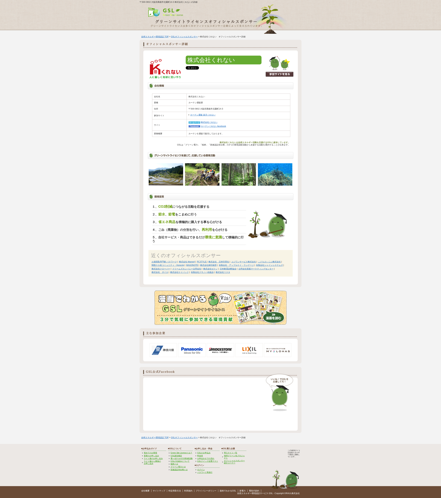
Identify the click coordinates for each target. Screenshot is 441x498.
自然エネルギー (244, 493)
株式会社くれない (209, 122)
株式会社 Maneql (187, 262)
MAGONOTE (192, 265)
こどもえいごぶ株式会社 (269, 262)
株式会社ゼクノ (210, 269)
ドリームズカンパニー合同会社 (186, 269)
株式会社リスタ (223, 272)
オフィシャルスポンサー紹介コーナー (234, 462)
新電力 (242, 491)
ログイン (201, 470)
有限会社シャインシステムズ (269, 265)
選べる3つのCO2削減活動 (182, 458)
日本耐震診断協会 (228, 269)
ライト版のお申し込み (153, 458)
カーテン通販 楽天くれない (203, 115)
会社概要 (145, 491)
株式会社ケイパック (179, 272)
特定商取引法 (174, 491)
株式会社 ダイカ (160, 272)
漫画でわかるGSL (228, 491)
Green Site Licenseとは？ (181, 453)
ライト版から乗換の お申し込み (152, 462)
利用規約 (188, 491)
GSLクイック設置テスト (207, 461)
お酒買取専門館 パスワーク (164, 262)
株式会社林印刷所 (208, 265)
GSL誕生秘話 (176, 456)
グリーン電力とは (178, 467)
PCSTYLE (202, 262)
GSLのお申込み (204, 453)
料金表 (200, 456)
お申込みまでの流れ (205, 458)
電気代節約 (254, 491)
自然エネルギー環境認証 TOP (155, 36)
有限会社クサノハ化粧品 (202, 272)
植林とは (174, 464)
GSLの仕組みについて (180, 461)
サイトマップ (159, 491)
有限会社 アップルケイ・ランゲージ (236, 265)
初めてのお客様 (150, 453)
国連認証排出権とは (179, 470)
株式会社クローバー (161, 269)
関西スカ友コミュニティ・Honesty (168, 265)
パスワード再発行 (204, 472)
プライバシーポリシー (206, 491)
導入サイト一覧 (230, 453)
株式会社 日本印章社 (218, 262)
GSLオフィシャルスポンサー (184, 36)
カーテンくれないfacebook (213, 126)
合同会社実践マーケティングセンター (256, 269)
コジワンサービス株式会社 (243, 262)
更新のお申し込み (151, 456)
